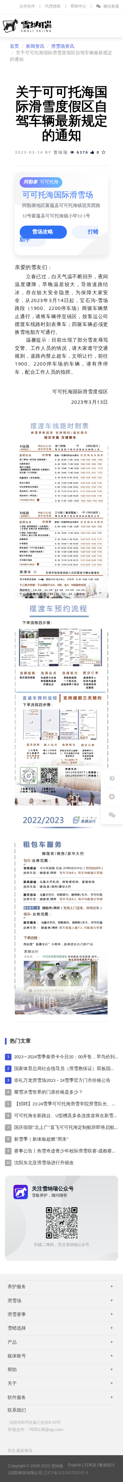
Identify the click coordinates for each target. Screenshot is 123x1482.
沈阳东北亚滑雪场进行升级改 (44, 1163)
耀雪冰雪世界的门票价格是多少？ (48, 1092)
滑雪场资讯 (62, 46)
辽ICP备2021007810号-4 (65, 1473)
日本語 (90, 1465)
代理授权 (53, 7)
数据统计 (107, 1465)
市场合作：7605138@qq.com (35, 1429)
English (74, 1465)
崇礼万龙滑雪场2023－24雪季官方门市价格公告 (62, 1080)
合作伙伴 (27, 7)
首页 (14, 46)
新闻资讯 (35, 46)
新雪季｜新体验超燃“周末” (41, 1139)
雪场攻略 (43, 232)
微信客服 (110, 7)
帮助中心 (78, 7)
